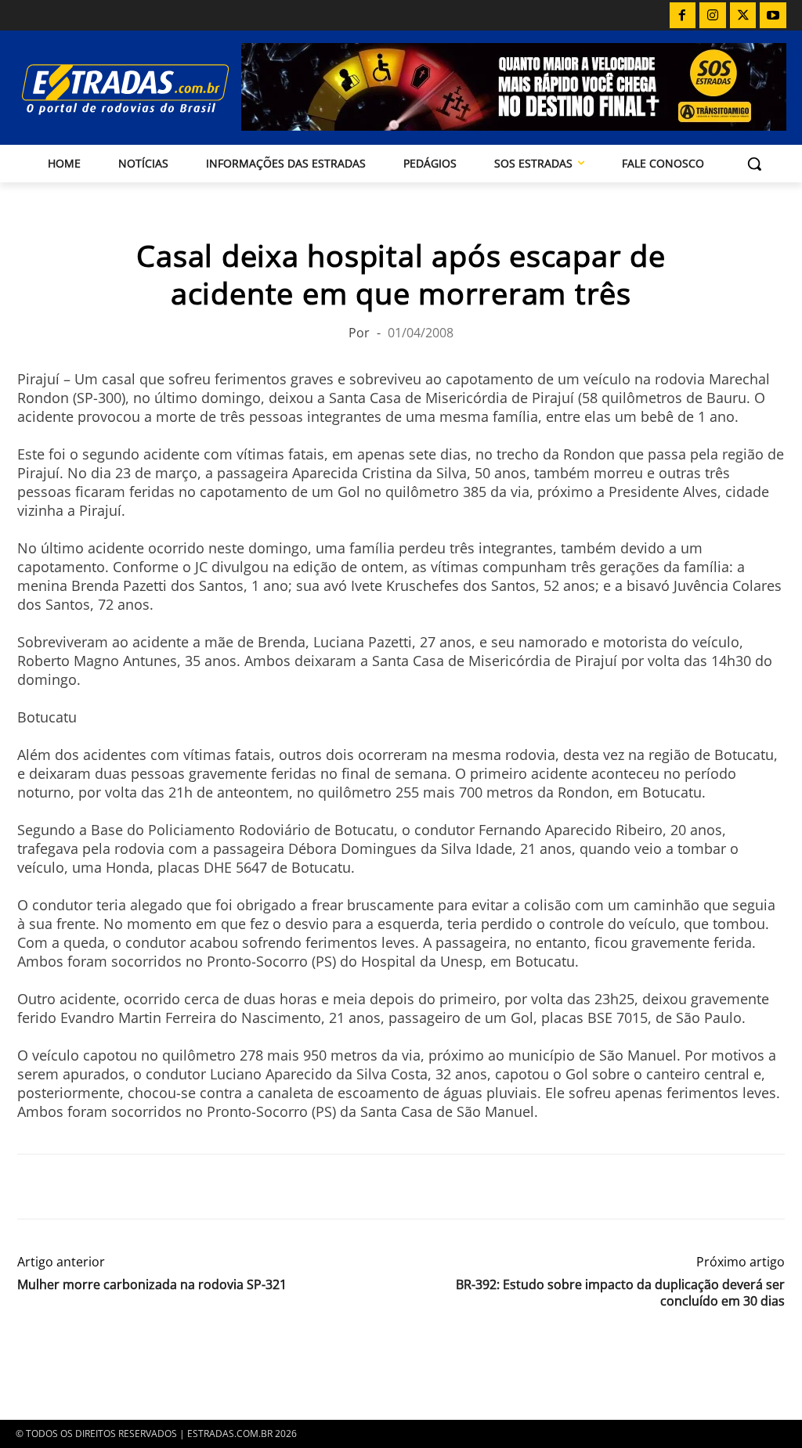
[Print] (177, 1186)
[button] (754, 163)
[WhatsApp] (105, 1186)
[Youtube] (773, 15)
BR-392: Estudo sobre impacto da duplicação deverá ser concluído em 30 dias (620, 1293)
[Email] (141, 1186)
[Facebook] (683, 15)
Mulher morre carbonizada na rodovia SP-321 (152, 1285)
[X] (743, 15)
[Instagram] (712, 15)
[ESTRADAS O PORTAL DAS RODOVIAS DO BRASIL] (108, 88)
